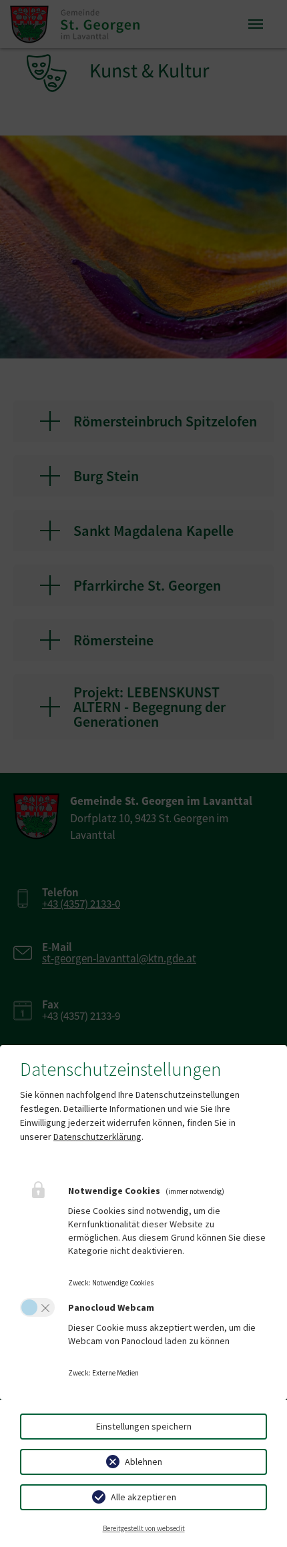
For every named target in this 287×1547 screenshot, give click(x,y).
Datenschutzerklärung (97, 1137)
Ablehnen (143, 1462)
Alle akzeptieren (143, 1497)
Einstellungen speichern (144, 1426)
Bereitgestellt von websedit (144, 1528)
